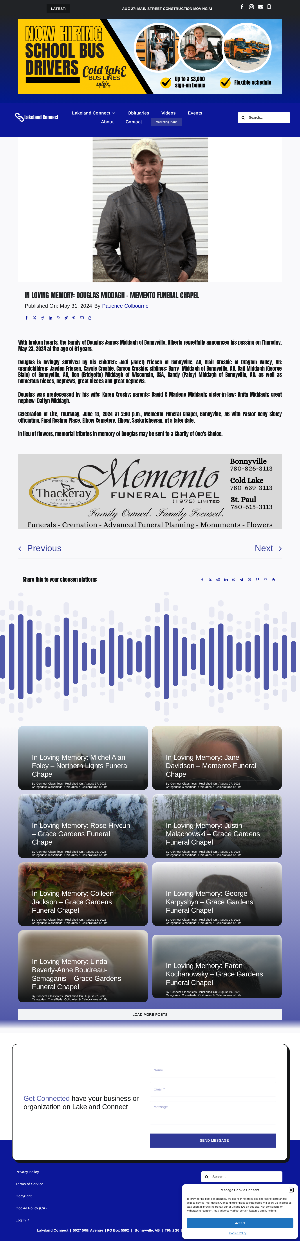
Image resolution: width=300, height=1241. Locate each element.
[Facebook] (27, 318)
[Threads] (249, 579)
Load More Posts (150, 1014)
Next (264, 548)
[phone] (269, 6)
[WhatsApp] (58, 318)
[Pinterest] (74, 318)
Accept (240, 1223)
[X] (34, 318)
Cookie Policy (237, 1233)
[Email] (82, 318)
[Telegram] (66, 318)
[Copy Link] (90, 318)
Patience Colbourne (125, 306)
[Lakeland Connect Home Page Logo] (37, 112)
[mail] (260, 6)
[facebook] (242, 6)
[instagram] (251, 6)
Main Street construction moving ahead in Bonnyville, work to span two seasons (181, 9)
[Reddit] (42, 318)
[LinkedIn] (50, 318)
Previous (44, 548)
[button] (291, 1190)
